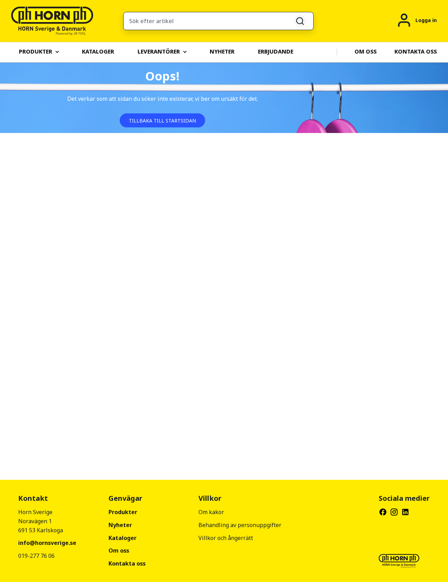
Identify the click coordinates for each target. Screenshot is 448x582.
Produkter (122, 512)
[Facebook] (383, 512)
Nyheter (120, 525)
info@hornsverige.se (47, 543)
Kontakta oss (127, 563)
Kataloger (122, 538)
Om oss (118, 550)
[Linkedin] (405, 512)
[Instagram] (394, 512)
